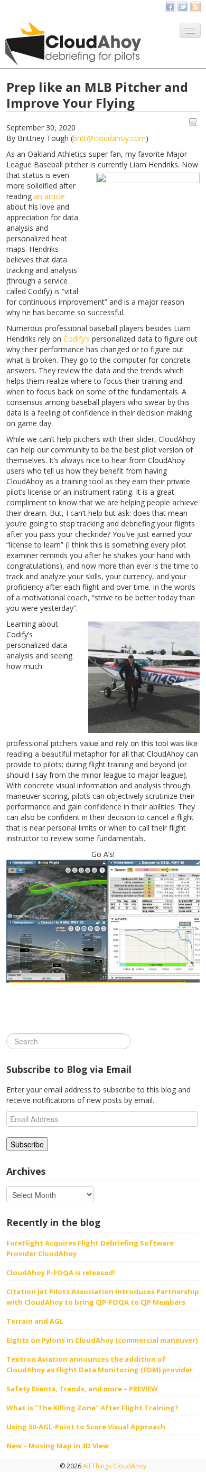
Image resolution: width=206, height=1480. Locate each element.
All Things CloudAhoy (113, 1466)
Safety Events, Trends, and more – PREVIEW (82, 1388)
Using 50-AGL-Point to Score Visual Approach (85, 1426)
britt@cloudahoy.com (109, 138)
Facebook (170, 7)
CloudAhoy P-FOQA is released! (60, 1272)
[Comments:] (194, 122)
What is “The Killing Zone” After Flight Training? (92, 1407)
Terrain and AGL (34, 1321)
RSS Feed (195, 7)
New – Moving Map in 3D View (57, 1445)
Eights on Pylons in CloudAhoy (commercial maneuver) (102, 1340)
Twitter (182, 7)
